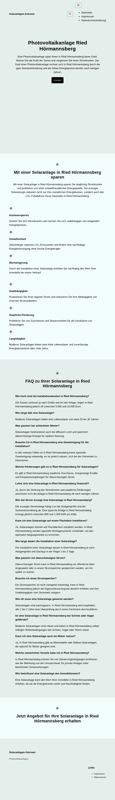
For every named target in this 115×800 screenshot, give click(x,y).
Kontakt (57, 80)
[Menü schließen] (78, 5)
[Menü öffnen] (70, 13)
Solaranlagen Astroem (21, 14)
